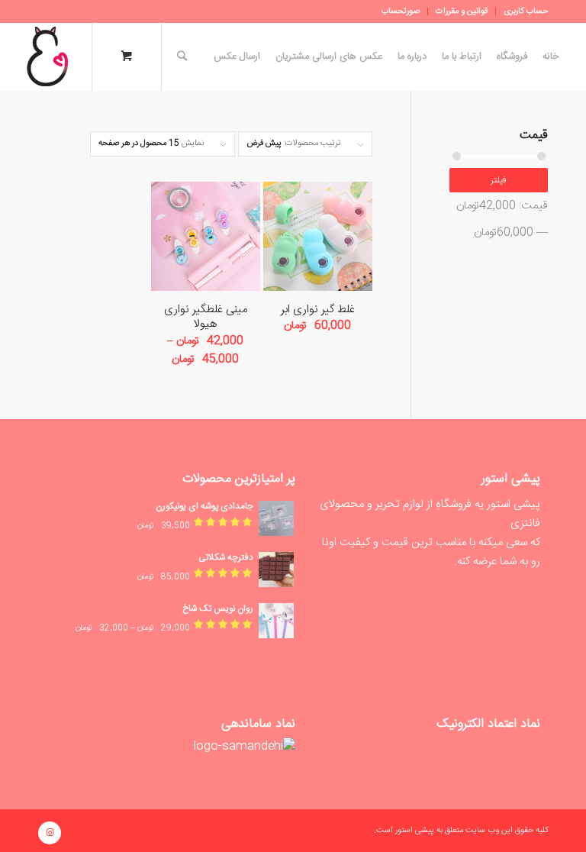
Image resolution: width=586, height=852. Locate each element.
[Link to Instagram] (49, 832)
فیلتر (499, 180)
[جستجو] (178, 56)
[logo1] (47, 56)
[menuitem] (521, 11)
